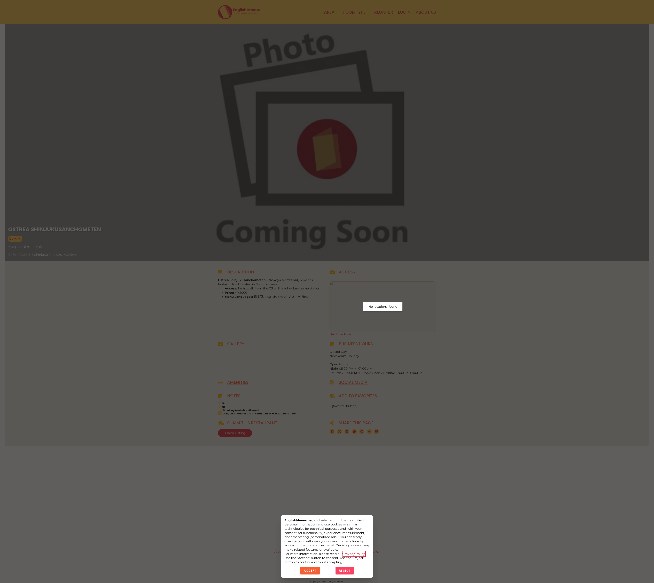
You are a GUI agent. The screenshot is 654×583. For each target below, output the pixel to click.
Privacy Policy (354, 554)
